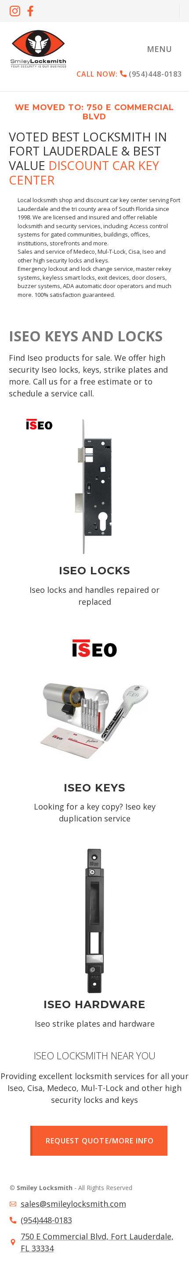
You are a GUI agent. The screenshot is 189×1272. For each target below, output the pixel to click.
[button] (159, 48)
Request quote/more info (99, 1141)
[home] (38, 48)
